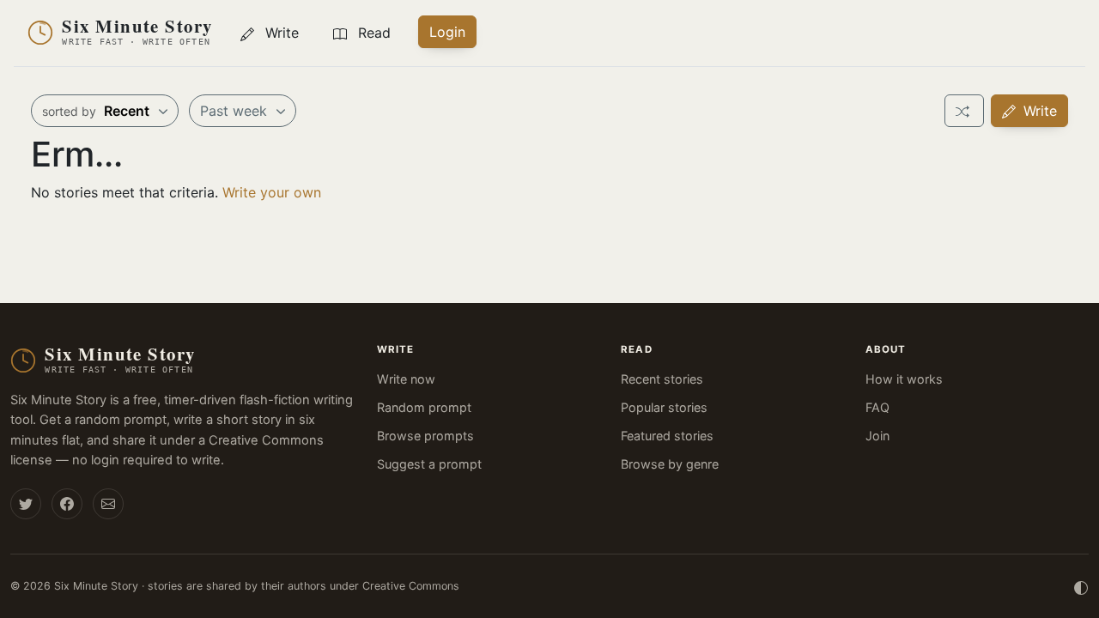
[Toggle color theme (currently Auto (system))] (1081, 586)
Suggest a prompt (429, 464)
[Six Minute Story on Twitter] (25, 503)
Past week (235, 110)
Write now (406, 379)
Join (877, 435)
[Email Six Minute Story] (108, 503)
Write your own (271, 192)
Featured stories (667, 435)
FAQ (877, 407)
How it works (904, 379)
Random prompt (424, 407)
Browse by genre (670, 464)
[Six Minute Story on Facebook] (67, 503)
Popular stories (664, 407)
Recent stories (662, 379)
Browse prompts (425, 435)
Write (1038, 110)
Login (447, 31)
